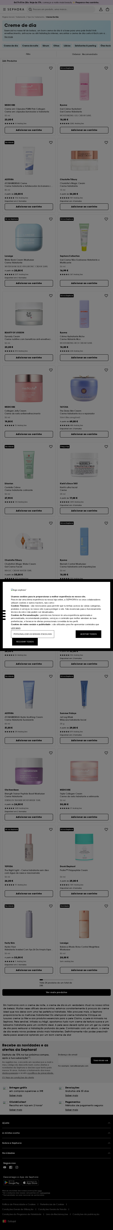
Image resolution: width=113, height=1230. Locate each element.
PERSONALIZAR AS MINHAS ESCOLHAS (33, 634)
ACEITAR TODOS (88, 634)
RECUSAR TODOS (25, 642)
